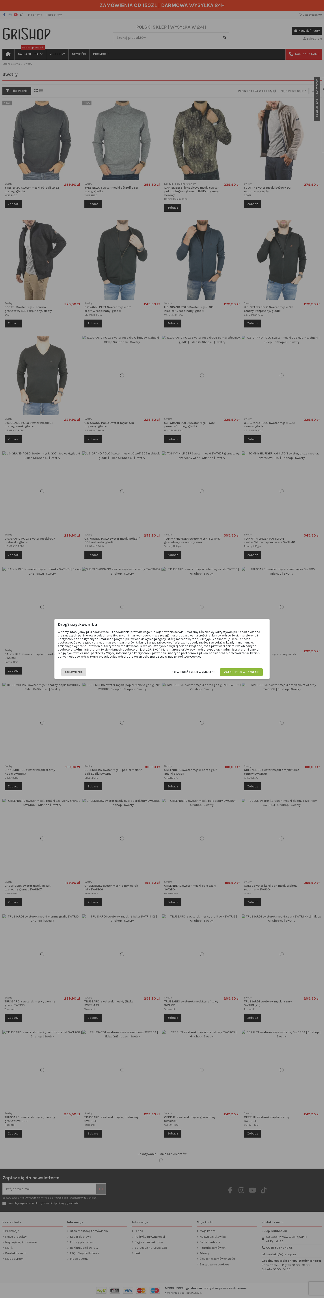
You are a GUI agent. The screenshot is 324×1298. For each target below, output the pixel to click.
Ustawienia (73, 672)
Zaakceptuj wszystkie (241, 672)
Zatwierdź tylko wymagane (193, 672)
